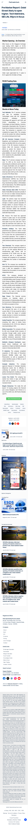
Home (3, 34)
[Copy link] (18, 423)
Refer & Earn (6, 660)
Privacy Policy (21, 813)
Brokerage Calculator (8, 649)
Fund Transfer (6, 656)
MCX (16, 810)
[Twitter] (8, 678)
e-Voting (6, 810)
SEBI (22, 810)
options (11, 408)
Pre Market (18, 408)
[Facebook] (4, 678)
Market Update (15, 404)
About (4, 630)
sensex (23, 408)
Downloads (6, 651)
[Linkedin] (11, 678)
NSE (23, 406)
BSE (13, 810)
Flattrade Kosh (14, 2)
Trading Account (16, 412)
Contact (5, 643)
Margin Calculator (7, 653)
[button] (2, 2)
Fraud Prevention (14, 818)
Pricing (5, 638)
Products (5, 636)
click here (22, 766)
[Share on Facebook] (10, 423)
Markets (22, 404)
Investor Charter (7, 664)
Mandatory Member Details (14, 820)
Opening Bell (5, 408)
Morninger (4, 27)
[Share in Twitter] (12, 423)
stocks (9, 412)
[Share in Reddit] (15, 423)
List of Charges (7, 640)
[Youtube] (19, 678)
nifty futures (10, 406)
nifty (5, 406)
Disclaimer (14, 815)
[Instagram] (15, 678)
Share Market (14, 410)
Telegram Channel (12, 683)
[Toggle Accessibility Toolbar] (25, 819)
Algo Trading (6, 662)
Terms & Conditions (12, 813)
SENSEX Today (6, 410)
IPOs (4, 500)
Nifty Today (18, 406)
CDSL (19, 810)
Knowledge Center (8, 658)
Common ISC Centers (14, 822)
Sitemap (5, 813)
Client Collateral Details (14, 824)
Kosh (4, 632)
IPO (4, 634)
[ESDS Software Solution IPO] (14, 506)
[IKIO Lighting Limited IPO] (5, 435)
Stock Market (22, 410)
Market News (7, 404)
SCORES (4, 711)
